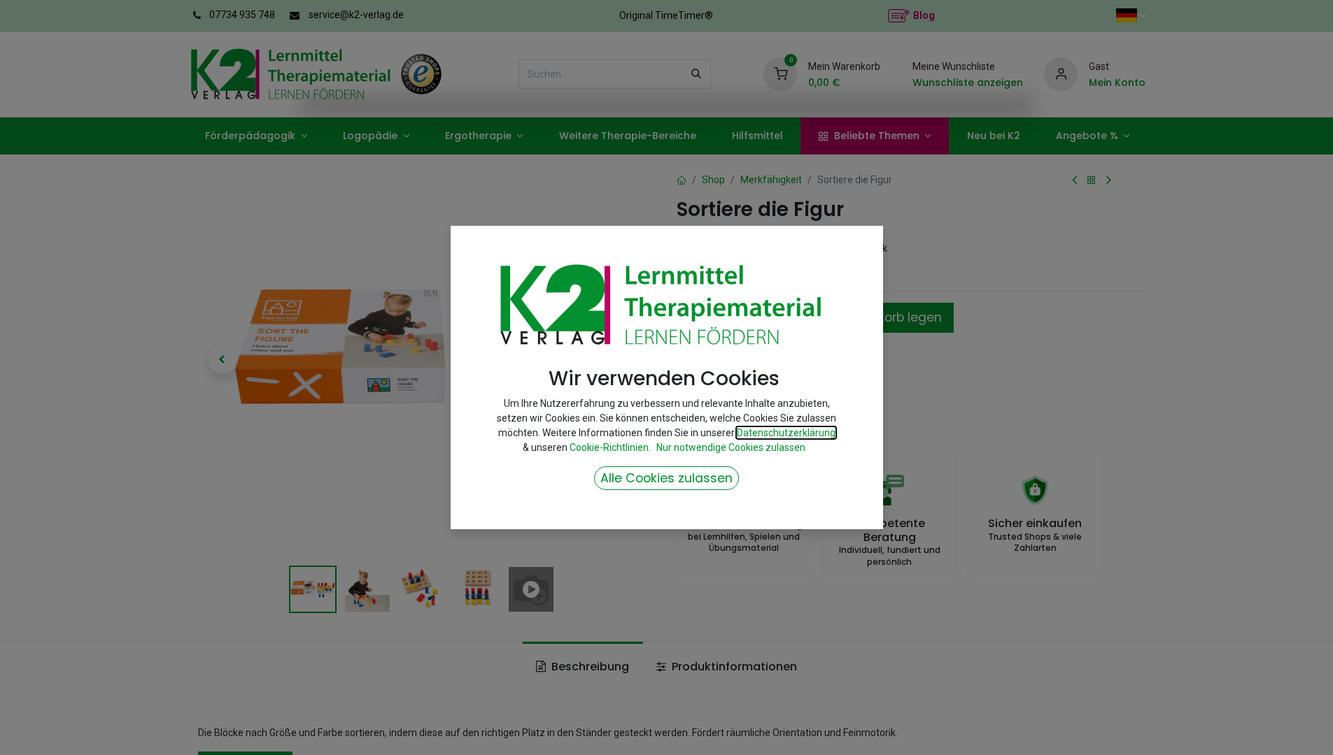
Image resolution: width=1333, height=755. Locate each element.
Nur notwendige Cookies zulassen (730, 447)
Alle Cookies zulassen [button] (666, 478)
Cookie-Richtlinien (609, 447)
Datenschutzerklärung (786, 432)
